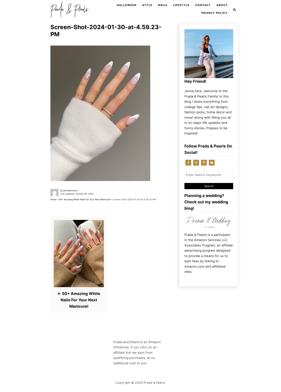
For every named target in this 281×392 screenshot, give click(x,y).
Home (53, 199)
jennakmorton (70, 190)
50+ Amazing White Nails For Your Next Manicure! (85, 199)
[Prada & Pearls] (68, 10)
